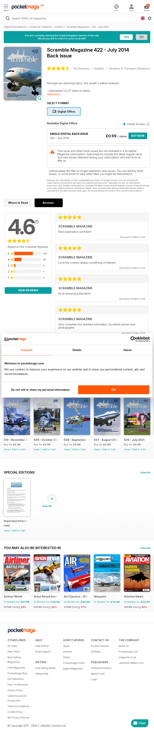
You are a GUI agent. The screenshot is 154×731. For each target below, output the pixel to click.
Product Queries (100, 646)
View (7, 449)
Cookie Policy (15, 711)
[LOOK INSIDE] (22, 99)
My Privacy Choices (18, 717)
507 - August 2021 (106, 439)
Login (94, 679)
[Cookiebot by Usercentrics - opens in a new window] (133, 339)
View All (145, 472)
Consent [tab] (26, 350)
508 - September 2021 (76, 439)
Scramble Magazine (78, 26)
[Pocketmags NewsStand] (24, 7)
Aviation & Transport (41, 26)
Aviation (59, 26)
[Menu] (6, 7)
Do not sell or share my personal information (40, 389)
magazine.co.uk (127, 657)
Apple (66, 646)
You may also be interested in (32, 548)
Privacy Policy (15, 690)
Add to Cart (19, 449)
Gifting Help (41, 673)
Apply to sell (98, 673)
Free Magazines (16, 667)
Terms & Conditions (18, 706)
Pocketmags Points (74, 663)
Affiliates (96, 651)
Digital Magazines (73, 668)
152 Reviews (81, 68)
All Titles (12, 646)
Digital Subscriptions (15, 26)
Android (67, 651)
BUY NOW (137, 135)
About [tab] (127, 350)
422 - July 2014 (100, 26)
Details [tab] (77, 350)
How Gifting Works (45, 668)
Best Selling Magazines (14, 659)
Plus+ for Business (18, 684)
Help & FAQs (42, 646)
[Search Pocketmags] (7, 18)
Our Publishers (16, 679)
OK (114, 389)
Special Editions (19, 472)
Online (66, 657)
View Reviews (28, 290)
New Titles (14, 651)
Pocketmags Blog (17, 673)
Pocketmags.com (128, 651)
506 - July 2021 (134, 439)
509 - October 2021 (46, 439)
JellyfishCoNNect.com (131, 663)
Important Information (16, 521)
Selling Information (101, 668)
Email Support (43, 651)
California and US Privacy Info (17, 698)
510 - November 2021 (16, 439)
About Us (124, 646)
